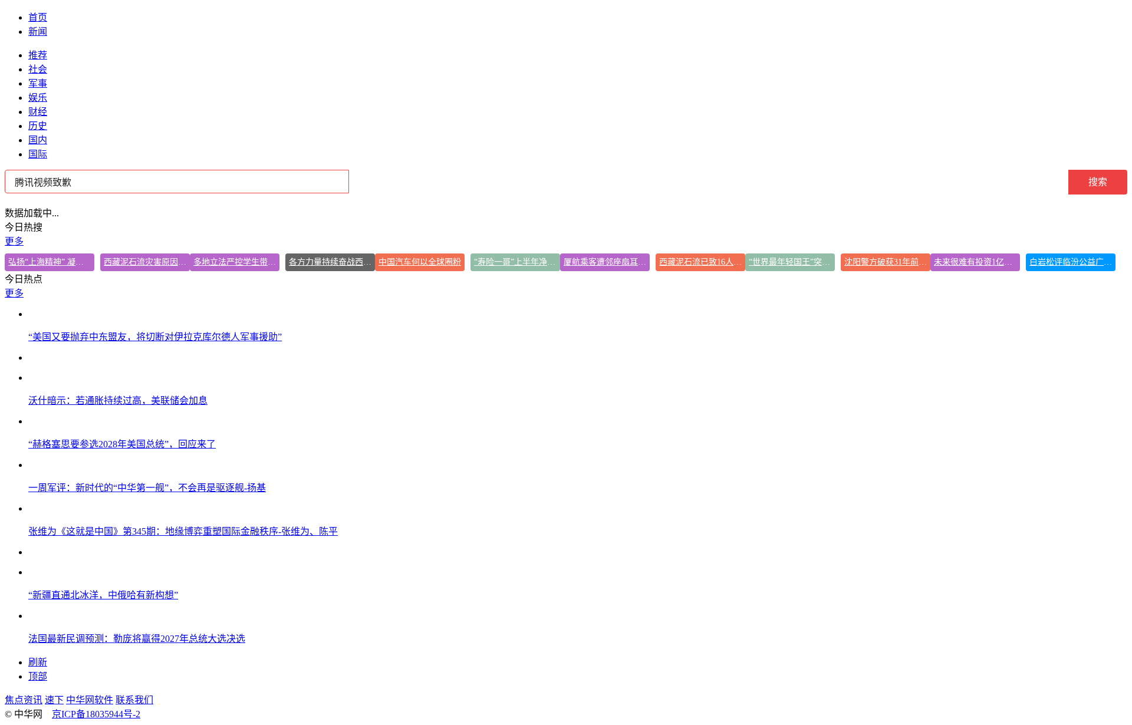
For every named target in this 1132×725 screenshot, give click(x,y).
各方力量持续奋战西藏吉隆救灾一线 (332, 262)
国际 (37, 154)
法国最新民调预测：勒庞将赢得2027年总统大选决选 (136, 639)
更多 (14, 241)
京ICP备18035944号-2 (96, 714)
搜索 (1097, 182)
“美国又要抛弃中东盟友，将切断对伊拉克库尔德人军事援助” (155, 337)
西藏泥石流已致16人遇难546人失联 (702, 262)
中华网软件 (89, 700)
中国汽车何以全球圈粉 (420, 262)
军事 (37, 83)
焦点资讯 (23, 700)
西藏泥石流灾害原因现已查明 (147, 262)
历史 (37, 126)
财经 (37, 112)
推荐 (37, 55)
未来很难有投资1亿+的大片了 (977, 262)
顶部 (37, 676)
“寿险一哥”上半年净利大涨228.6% (517, 262)
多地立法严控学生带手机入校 (236, 262)
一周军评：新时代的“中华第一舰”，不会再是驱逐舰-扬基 (147, 488)
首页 (37, 17)
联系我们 (134, 700)
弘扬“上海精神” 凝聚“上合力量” (51, 262)
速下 (54, 700)
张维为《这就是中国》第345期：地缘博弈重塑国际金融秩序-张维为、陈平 (183, 531)
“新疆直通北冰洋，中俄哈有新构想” (103, 595)
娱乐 (37, 98)
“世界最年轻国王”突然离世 (792, 262)
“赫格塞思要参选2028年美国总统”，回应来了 (122, 444)
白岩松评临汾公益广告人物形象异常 (1072, 262)
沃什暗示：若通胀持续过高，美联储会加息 (118, 401)
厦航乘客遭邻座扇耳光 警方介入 (607, 262)
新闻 (37, 32)
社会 (37, 69)
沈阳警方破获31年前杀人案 (887, 262)
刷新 (37, 662)
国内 (37, 140)
